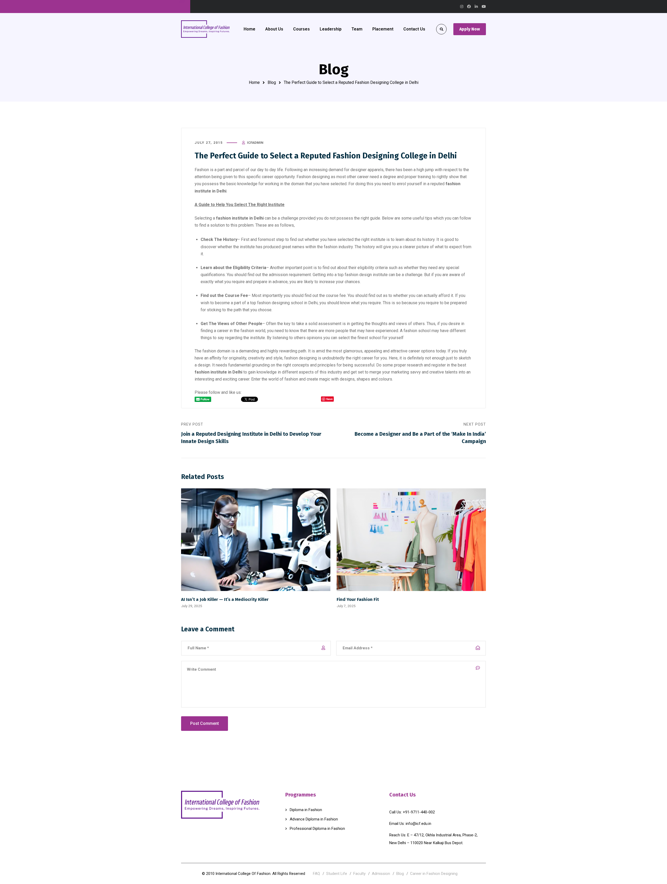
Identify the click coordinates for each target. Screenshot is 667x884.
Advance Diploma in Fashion (314, 819)
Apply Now (469, 29)
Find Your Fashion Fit (358, 599)
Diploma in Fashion (306, 809)
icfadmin (255, 143)
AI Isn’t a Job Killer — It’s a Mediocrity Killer (225, 599)
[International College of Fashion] (205, 29)
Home (254, 82)
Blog (272, 82)
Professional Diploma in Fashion (317, 828)
